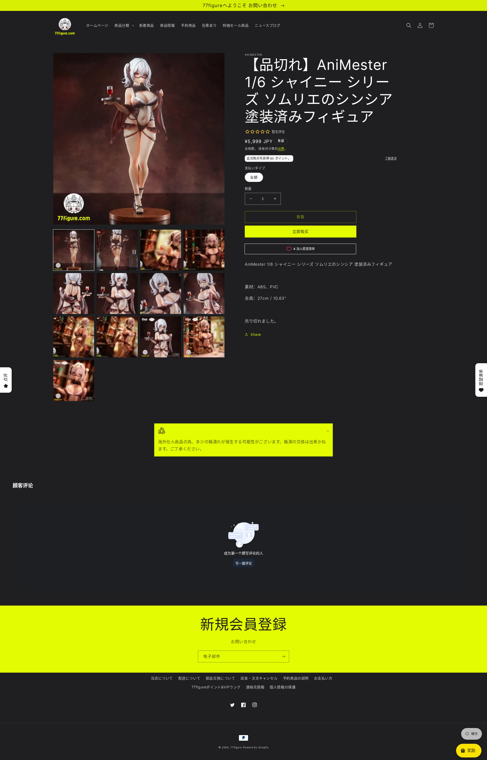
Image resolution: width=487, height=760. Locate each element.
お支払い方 (323, 678)
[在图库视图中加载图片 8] (204, 293)
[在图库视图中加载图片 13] (73, 380)
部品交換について (220, 678)
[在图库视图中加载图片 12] (204, 336)
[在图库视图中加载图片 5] (73, 293)
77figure (236, 747)
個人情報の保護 (282, 687)
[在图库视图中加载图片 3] (160, 250)
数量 (248, 188)
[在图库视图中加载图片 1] (73, 250)
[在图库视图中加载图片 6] (117, 293)
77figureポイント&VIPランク (216, 687)
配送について (189, 678)
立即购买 (300, 231)
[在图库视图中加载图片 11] (160, 336)
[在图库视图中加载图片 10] (117, 336)
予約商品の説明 (296, 678)
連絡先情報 (255, 687)
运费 (281, 149)
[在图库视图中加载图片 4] (204, 250)
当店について (162, 678)
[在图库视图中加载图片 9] (73, 336)
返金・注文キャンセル (258, 678)
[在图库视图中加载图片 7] (160, 293)
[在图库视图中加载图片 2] (117, 250)
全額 (254, 177)
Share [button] (256, 334)
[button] (123, 25)
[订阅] (283, 656)
